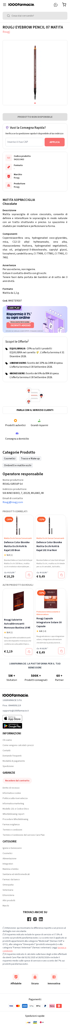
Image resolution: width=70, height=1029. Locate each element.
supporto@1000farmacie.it (16, 710)
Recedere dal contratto (17, 780)
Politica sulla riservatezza (15, 798)
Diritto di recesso (11, 788)
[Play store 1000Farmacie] (16, 726)
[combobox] (35, 16)
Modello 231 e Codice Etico (16, 808)
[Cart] (64, 4)
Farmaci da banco (11, 879)
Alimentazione (9, 858)
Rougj (6, 32)
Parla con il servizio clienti (35, 410)
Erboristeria (8, 895)
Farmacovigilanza (11, 824)
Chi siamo (7, 740)
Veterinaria (8, 890)
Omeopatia (8, 884)
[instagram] (35, 919)
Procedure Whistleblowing (15, 819)
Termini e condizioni (12, 829)
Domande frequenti (12, 755)
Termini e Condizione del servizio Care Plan (24, 835)
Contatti (6, 750)
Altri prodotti (9, 900)
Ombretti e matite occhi (17, 465)
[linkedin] (41, 919)
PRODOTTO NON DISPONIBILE (35, 117)
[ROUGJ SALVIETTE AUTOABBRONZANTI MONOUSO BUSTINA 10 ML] (18, 600)
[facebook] (29, 919)
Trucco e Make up (30, 458)
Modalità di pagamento (14, 761)
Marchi (6, 905)
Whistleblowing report (13, 814)
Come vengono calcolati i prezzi (18, 745)
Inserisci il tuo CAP (17, 142)
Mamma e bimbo (11, 869)
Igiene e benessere (12, 848)
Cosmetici (9, 458)
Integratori (8, 863)
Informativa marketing (13, 803)
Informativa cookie (12, 793)
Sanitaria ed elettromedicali (16, 874)
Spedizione (8, 766)
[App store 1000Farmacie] (16, 718)
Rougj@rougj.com (13, 502)
